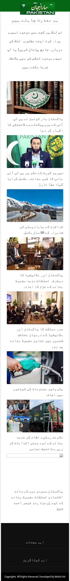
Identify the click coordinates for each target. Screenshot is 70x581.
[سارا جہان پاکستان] (37, 8)
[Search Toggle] (20, 8)
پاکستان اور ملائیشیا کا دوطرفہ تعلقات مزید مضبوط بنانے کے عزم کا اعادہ (39, 280)
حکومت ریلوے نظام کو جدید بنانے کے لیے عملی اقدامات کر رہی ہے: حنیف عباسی (36, 443)
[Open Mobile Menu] (62, 8)
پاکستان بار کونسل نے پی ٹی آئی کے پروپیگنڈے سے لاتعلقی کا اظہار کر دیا (35, 124)
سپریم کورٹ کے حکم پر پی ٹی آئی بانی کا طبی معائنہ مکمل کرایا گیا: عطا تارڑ (35, 178)
